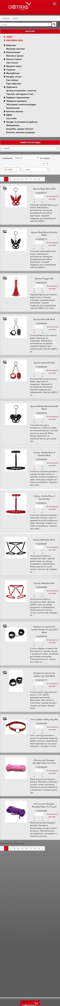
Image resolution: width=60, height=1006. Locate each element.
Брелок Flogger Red (44, 278)
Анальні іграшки (14, 59)
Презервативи (12, 125)
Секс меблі (11, 118)
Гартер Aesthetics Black (44, 539)
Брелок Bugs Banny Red (44, 188)
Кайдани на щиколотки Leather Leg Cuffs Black (44, 674)
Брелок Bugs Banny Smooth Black (44, 233)
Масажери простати (15, 48)
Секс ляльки (12, 62)
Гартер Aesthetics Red (44, 583)
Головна (5, 18)
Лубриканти (11, 87)
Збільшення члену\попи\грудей (21, 104)
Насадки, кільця (13, 76)
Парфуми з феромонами (17, 97)
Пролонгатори (13, 107)
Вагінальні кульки (14, 55)
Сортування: (7, 158)
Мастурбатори (13, 73)
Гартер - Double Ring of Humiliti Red (44, 497)
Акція (9, 36)
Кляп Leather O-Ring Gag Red (44, 719)
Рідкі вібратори (13, 83)
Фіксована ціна (14, 40)
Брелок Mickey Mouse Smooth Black (44, 407)
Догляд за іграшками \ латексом (21, 90)
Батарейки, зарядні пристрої (19, 128)
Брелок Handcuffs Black (44, 319)
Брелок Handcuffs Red (44, 362)
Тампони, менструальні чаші (19, 94)
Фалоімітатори (13, 52)
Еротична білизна (14, 111)
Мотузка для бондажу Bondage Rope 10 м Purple (44, 805)
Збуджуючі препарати (16, 101)
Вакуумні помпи (14, 66)
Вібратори (11, 45)
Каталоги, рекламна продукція (20, 132)
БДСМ (9, 114)
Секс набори (12, 80)
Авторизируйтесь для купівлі (52, 197)
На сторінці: (45, 158)
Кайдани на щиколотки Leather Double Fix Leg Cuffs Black (44, 629)
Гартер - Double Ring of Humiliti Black (44, 454)
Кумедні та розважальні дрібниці (21, 121)
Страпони (10, 69)
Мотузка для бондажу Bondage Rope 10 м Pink (44, 761)
